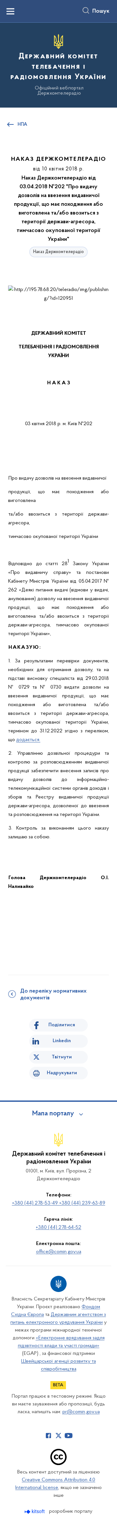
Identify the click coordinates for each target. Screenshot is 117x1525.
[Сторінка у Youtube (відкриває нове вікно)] (68, 1435)
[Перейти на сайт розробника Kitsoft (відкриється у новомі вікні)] (35, 1511)
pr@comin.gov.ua (81, 1411)
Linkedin (62, 1040)
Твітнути (62, 1057)
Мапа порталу (53, 1113)
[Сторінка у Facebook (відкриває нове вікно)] (48, 1435)
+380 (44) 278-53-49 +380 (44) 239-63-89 (58, 1203)
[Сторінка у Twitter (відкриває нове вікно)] (58, 1435)
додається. (28, 739)
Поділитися (61, 1025)
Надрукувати (62, 1073)
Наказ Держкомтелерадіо (58, 252)
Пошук (101, 11)
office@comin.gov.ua (58, 1251)
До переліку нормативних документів (53, 994)
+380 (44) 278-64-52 (58, 1227)
